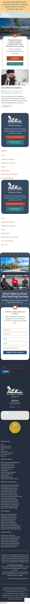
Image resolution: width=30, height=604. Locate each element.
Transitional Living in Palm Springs (8, 472)
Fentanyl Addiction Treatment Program (9, 501)
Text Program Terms (17, 599)
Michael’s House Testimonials (9, 174)
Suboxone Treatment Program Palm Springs (10, 527)
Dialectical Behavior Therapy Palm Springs (10, 538)
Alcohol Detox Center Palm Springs (8, 515)
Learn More (19, 9)
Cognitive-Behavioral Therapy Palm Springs (10, 536)
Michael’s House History (8, 159)
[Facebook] (12, 397)
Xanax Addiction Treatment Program (9, 498)
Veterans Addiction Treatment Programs (10, 478)
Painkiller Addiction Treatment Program (9, 494)
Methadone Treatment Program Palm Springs (11, 529)
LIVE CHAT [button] (3, 603)
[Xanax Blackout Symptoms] (15, 77)
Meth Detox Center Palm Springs (8, 520)
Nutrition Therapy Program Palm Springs (10, 545)
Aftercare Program (5, 475)
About (3, 155)
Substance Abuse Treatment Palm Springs (10, 485)
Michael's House (6, 91)
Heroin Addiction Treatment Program (9, 490)
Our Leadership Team (7, 178)
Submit (5, 371)
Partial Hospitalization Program (7, 465)
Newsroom (4, 244)
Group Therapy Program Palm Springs (9, 540)
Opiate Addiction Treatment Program (9, 493)
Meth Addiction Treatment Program (8, 491)
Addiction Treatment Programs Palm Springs (10, 462)
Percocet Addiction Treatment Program (9, 506)
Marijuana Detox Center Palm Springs (9, 524)
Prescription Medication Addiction (12, 93)
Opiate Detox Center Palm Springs (8, 522)
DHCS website (5, 578)
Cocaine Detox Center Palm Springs (8, 517)
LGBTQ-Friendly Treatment (7, 477)
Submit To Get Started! (15, 352)
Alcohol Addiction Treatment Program (9, 486)
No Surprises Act (17, 595)
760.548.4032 (7, 320)
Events (3, 167)
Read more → (6, 106)
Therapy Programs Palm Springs (8, 535)
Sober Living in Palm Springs (7, 473)
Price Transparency (21, 593)
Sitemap (7, 591)
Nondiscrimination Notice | (10, 593)
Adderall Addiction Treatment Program (9, 507)
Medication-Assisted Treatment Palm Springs (11, 525)
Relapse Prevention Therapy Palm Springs (10, 543)
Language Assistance (7, 595)
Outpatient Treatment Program (8, 467)
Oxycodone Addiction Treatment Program (10, 503)
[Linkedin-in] (15, 397)
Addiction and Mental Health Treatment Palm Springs (15, 589)
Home (6, 31)
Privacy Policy (13, 591)
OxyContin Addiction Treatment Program (10, 504)
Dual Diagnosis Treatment (6, 469)
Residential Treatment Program (8, 464)
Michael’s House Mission (8, 163)
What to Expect (5, 170)
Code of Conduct (17, 597)
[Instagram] (18, 397)
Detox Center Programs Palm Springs (9, 514)
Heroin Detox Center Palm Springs (8, 519)
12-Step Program (5, 470)
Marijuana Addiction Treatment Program (9, 499)
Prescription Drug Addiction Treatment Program (11, 496)
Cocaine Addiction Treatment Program (9, 488)
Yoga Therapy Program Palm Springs (9, 546)
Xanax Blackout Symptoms (11, 88)
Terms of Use (21, 591)
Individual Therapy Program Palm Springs (10, 541)
